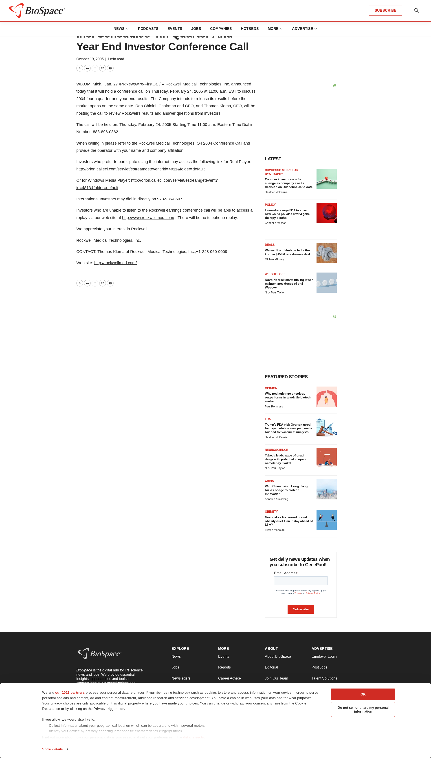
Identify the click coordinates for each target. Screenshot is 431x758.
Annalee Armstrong (276, 499)
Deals (270, 244)
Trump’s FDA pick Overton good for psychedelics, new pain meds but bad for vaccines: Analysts (288, 428)
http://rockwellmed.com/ (115, 263)
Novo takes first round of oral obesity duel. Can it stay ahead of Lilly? (289, 521)
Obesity (271, 511)
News (119, 29)
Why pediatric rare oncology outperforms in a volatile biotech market (288, 397)
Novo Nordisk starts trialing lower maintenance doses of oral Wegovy (288, 283)
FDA (268, 419)
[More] (127, 29)
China (269, 481)
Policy (270, 204)
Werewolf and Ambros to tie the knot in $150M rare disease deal (287, 252)
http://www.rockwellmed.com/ (148, 217)
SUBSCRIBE (385, 10)
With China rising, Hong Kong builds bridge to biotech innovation (286, 490)
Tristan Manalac (274, 530)
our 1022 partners (70, 692)
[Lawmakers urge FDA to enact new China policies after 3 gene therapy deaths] (327, 213)
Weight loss (275, 274)
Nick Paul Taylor (275, 292)
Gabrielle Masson (275, 223)
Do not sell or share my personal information (363, 709)
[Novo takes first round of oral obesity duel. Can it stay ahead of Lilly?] (327, 520)
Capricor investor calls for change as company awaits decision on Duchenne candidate (288, 183)
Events (174, 29)
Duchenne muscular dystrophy (281, 172)
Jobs (196, 29)
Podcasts (148, 29)
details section (195, 737)
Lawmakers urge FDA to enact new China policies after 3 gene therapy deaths (287, 214)
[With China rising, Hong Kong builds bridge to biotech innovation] (327, 489)
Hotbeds (250, 29)
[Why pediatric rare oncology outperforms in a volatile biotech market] (327, 397)
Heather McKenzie (276, 192)
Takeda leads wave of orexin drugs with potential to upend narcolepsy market (286, 459)
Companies (221, 29)
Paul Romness (274, 406)
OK (363, 694)
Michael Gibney (274, 259)
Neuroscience (276, 450)
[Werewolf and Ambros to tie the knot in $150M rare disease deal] (327, 253)
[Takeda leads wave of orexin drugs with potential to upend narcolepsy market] (327, 458)
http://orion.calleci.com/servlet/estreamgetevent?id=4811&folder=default (140, 169)
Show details (52, 749)
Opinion (271, 388)
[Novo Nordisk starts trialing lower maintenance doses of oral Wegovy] (327, 283)
